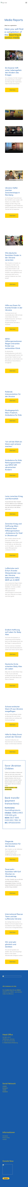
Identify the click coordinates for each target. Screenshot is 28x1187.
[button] (14, 611)
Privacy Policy (6, 1137)
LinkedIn (5, 1086)
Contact (5, 1139)
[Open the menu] (26, 2)
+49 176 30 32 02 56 (9, 1041)
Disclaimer (5, 1136)
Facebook (5, 1091)
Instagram (5, 1088)
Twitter (4, 1089)
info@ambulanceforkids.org (11, 1042)
